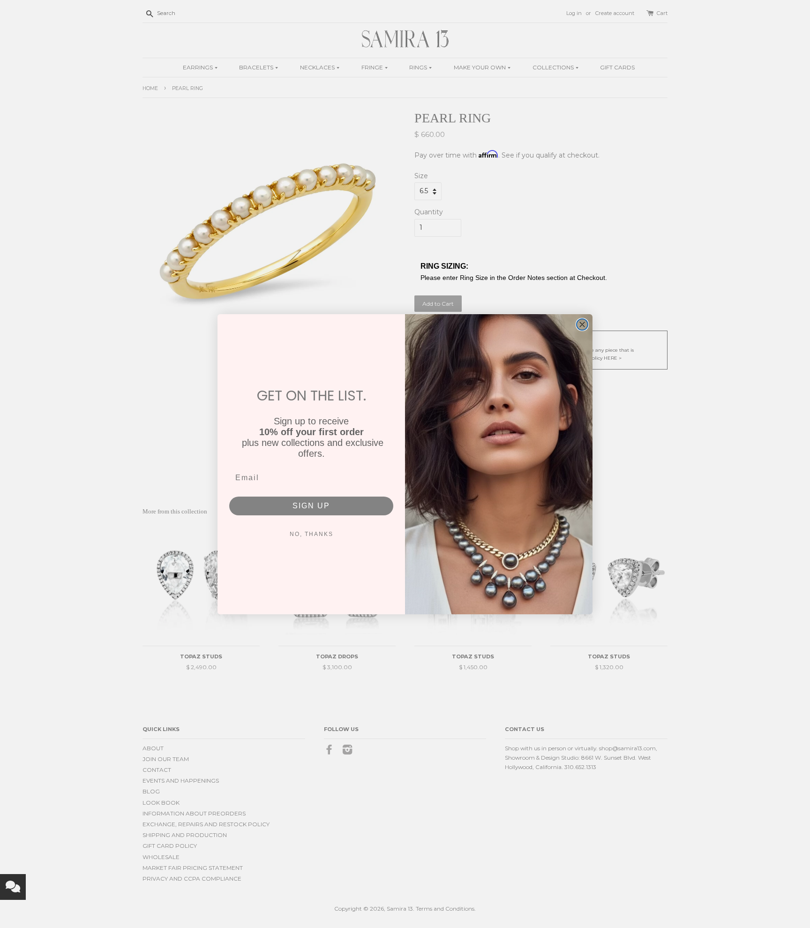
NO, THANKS (311, 534)
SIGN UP (311, 506)
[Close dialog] (582, 324)
